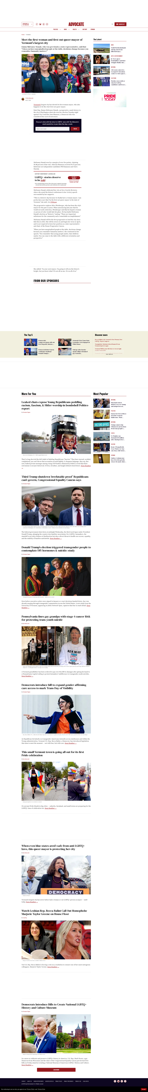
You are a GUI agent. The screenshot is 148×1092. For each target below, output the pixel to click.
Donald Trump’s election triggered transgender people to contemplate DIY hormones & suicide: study (56, 548)
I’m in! (75, 129)
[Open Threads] (43, 24)
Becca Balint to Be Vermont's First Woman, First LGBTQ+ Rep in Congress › (108, 340)
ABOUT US (29, 1081)
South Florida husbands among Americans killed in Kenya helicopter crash (118, 50)
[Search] (112, 24)
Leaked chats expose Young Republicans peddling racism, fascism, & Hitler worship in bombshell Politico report (55, 405)
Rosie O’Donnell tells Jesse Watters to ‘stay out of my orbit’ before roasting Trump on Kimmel (118, 450)
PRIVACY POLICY (58, 1081)
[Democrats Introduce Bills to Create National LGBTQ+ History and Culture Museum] (56, 1033)
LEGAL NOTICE (86, 1081)
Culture (113, 444)
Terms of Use (41, 1089)
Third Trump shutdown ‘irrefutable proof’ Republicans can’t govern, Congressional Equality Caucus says (55, 478)
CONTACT (24, 1081)
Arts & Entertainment (117, 56)
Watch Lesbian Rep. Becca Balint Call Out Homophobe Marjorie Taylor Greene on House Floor (54, 912)
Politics (55, 29)
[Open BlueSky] (40, 24)
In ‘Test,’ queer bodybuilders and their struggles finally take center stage (118, 61)
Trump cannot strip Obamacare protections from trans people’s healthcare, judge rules (118, 427)
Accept (144, 1089)
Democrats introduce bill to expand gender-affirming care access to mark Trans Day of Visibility (54, 686)
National (113, 67)
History (85, 29)
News (65, 29)
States (113, 433)
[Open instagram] (47, 24)
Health (75, 29)
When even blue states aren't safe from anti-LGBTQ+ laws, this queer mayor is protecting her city (53, 847)
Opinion (93, 29)
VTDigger (53, 202)
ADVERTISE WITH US (49, 1081)
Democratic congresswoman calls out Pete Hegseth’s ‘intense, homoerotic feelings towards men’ (46, 344)
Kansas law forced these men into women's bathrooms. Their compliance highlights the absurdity (118, 417)
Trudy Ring (25, 917)
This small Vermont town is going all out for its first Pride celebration (53, 753)
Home (23, 34)
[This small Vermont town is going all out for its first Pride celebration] (56, 781)
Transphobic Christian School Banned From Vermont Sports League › (107, 345)
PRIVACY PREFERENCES (68, 1081)
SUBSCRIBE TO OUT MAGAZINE (26, 24)
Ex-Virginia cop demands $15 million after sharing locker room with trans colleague (117, 439)
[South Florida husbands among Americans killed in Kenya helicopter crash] (101, 48)
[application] (109, 98)
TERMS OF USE (78, 1081)
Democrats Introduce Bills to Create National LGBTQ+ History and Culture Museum (54, 1006)
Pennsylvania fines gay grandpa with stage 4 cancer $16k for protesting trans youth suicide (56, 618)
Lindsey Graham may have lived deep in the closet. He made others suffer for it (118, 461)
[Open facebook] (37, 24)
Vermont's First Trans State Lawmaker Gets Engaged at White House (81, 342)
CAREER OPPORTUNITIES (38, 1081)
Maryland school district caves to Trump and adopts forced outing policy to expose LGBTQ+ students (118, 406)
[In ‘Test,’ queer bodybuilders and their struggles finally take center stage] (101, 59)
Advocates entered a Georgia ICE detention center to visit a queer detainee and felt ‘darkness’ (118, 73)
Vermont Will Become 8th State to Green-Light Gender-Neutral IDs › (108, 349)
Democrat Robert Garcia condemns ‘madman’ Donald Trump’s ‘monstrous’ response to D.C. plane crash (46, 353)
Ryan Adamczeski (30, 98)
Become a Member (74, 177)
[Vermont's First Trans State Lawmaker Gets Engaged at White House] (64, 342)
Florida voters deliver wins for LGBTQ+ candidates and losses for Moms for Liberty (118, 83)
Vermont (28, 34)
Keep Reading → (56, 538)
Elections (113, 78)
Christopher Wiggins (26, 412)
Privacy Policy (31, 1089)
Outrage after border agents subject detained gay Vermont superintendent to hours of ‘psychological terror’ (81, 353)
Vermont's (37, 105)
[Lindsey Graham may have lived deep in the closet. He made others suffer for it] (101, 458)
